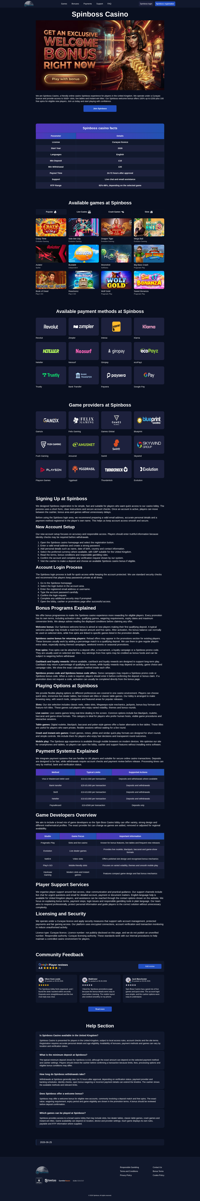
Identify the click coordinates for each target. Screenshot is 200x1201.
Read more (100, 1009)
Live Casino (82, 212)
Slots (147, 212)
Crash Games (114, 212)
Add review (150, 966)
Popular (49, 212)
